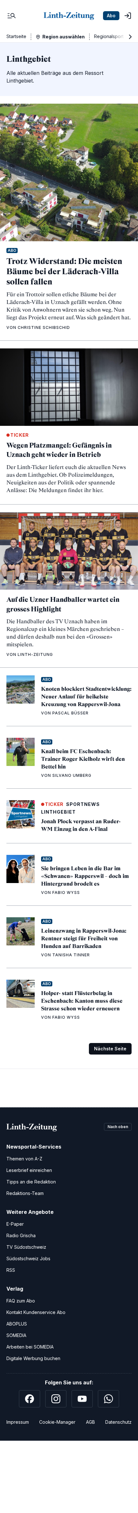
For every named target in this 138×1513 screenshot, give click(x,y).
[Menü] (11, 15)
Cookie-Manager (57, 1422)
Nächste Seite (110, 1048)
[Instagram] (55, 1398)
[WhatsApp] (108, 1398)
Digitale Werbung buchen (33, 1358)
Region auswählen (63, 36)
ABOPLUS (16, 1323)
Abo (111, 15)
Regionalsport (109, 36)
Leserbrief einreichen (29, 1170)
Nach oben (118, 1126)
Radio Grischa (21, 1235)
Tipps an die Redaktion (31, 1181)
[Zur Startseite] (69, 16)
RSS (10, 1270)
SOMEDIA (16, 1335)
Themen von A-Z (24, 1158)
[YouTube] (82, 1398)
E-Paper (15, 1224)
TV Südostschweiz (26, 1247)
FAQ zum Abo (20, 1300)
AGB (90, 1422)
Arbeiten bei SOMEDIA (30, 1347)
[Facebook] (29, 1398)
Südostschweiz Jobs (28, 1258)
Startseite (16, 36)
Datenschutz (118, 1422)
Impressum (17, 1422)
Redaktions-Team (25, 1193)
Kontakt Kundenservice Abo (35, 1312)
